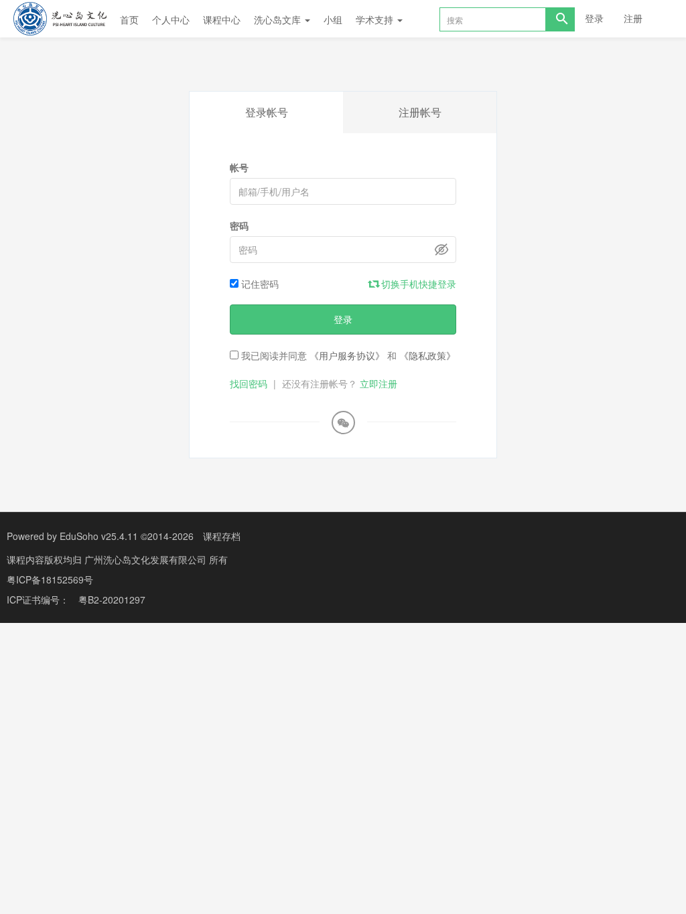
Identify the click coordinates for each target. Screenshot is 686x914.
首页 (129, 19)
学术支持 (376, 19)
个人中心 (171, 19)
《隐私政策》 (427, 355)
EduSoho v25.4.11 (99, 536)
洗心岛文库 (278, 19)
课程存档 (222, 536)
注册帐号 (420, 112)
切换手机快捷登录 (417, 283)
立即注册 (378, 383)
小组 (333, 19)
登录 (594, 18)
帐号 (239, 167)
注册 (633, 18)
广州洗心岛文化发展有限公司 (146, 559)
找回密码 (248, 383)
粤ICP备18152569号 (50, 579)
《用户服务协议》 (347, 355)
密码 (239, 225)
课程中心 (222, 19)
